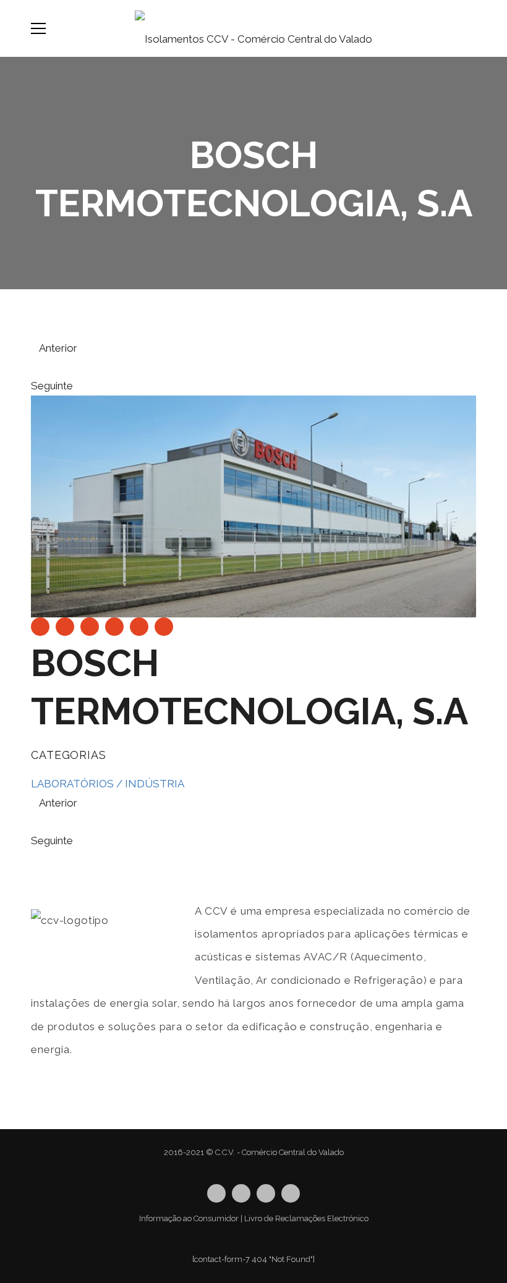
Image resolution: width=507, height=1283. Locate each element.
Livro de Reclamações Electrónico (306, 1218)
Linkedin (266, 1193)
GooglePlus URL (290, 1193)
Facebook (241, 1193)
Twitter (216, 1193)
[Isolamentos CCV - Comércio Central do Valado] (253, 28)
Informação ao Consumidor (189, 1218)
